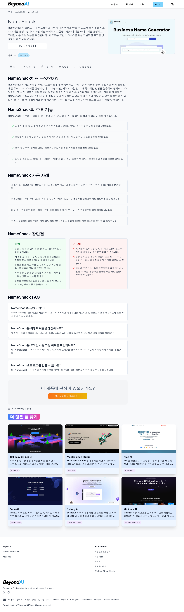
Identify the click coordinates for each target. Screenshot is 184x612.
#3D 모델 (14, 470)
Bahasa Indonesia (111, 599)
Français (98, 599)
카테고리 (115, 4)
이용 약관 (99, 556)
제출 (141, 4)
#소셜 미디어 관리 (74, 523)
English (11, 599)
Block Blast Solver (11, 551)
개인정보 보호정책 (102, 551)
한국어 (19, 599)
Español (64, 599)
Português (74, 599)
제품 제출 (7, 556)
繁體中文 (36, 599)
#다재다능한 (129, 470)
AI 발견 (129, 4)
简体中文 (46, 599)
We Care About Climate (105, 571)
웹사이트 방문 (26, 46)
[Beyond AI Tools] (13, 582)
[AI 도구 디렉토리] (18, 4)
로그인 (158, 4)
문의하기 (98, 561)
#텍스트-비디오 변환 (132, 523)
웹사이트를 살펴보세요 (66, 396)
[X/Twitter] (4, 592)
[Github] (9, 592)
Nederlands (87, 599)
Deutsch (55, 599)
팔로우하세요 (100, 566)
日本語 (27, 599)
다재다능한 (20, 12)
